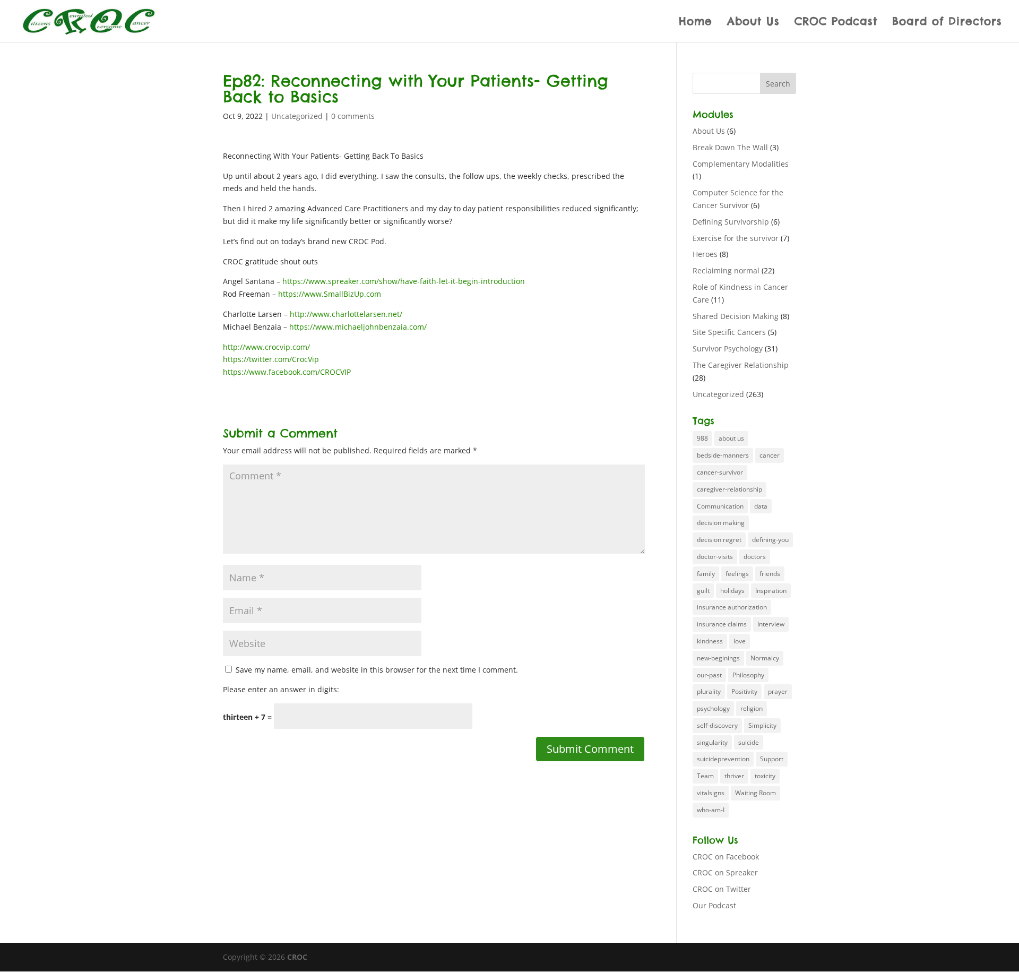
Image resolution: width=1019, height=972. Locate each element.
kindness (710, 641)
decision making (721, 522)
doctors (755, 556)
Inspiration (771, 590)
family (706, 573)
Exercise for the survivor (736, 238)
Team (705, 775)
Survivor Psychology (728, 348)
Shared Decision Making (736, 316)
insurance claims (722, 624)
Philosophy (748, 674)
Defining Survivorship (731, 222)
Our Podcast (714, 905)
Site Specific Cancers (729, 332)
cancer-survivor (720, 472)
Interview (770, 624)
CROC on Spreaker (725, 872)
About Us (753, 23)
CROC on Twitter (722, 889)
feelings (737, 573)
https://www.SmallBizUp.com (329, 294)
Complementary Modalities (741, 164)
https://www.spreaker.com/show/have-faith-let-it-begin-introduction (403, 281)
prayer (778, 691)
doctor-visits (715, 556)
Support (771, 758)
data (760, 506)
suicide (748, 742)
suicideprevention (723, 758)
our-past (709, 674)
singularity (712, 742)
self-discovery (717, 725)
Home (695, 23)
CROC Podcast (836, 23)
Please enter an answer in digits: (281, 689)
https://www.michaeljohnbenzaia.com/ (358, 327)
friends (769, 573)
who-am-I (710, 809)
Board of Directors (947, 23)
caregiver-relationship (729, 489)
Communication (720, 506)
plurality (709, 691)
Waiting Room (755, 792)
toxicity (765, 775)
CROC (297, 957)
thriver (734, 775)
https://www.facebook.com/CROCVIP (287, 372)
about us (731, 438)
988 (702, 438)
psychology (713, 708)
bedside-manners (723, 455)
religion (751, 708)
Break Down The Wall (730, 147)
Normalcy (764, 658)
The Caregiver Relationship (741, 365)
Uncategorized (297, 116)
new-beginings (718, 658)
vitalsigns (710, 792)
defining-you (770, 539)
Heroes (705, 254)
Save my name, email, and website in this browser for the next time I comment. (377, 670)
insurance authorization (732, 607)
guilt (703, 590)
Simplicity (762, 725)
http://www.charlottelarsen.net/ (346, 314)
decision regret (719, 539)
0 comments (353, 116)
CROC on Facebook (726, 856)
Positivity (744, 691)
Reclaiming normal (726, 270)
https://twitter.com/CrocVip (271, 359)
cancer (769, 455)
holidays (732, 590)
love (739, 641)
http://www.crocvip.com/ (266, 347)
